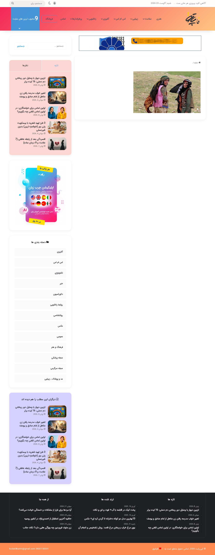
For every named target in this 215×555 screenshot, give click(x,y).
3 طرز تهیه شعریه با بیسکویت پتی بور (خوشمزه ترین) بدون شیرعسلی (31, 126)
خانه (196, 63)
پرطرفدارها (77, 19)
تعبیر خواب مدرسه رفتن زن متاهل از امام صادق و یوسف (32, 94)
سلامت (148, 19)
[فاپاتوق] (193, 18)
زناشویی (92, 19)
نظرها (25, 65)
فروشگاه (49, 19)
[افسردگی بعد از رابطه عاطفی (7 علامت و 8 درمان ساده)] (57, 143)
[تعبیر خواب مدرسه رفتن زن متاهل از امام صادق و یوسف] (57, 97)
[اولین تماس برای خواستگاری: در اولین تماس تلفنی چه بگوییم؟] (57, 112)
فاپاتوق (155, 549)
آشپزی (106, 19)
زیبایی (135, 19)
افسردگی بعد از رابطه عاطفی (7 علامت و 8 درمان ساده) (30, 141)
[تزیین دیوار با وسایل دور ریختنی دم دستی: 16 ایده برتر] (57, 82)
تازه (56, 65)
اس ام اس (121, 19)
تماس (63, 19)
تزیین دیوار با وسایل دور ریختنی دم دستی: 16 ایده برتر (30, 79)
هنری (158, 19)
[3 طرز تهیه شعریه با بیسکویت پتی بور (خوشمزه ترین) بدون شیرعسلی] (57, 127)
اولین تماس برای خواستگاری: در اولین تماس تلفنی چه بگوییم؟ (30, 109)
